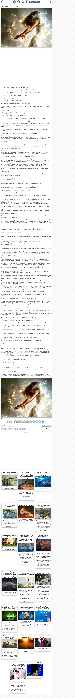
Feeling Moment (48, 428)
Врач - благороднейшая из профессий (9, 473)
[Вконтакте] (18, 421)
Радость (16, 429)
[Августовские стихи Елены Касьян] (26, 648)
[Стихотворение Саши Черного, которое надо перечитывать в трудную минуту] (26, 587)
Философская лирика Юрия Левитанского (43, 572)
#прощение (44, 426)
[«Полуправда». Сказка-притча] (9, 546)
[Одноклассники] (21, 421)
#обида (50, 425)
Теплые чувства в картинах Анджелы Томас (26, 504)
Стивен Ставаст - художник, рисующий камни (43, 505)
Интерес (10, 429)
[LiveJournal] (39, 421)
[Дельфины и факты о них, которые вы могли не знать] (43, 486)
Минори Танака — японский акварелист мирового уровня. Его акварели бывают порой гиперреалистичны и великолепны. (9, 523)
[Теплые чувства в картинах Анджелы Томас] (26, 517)
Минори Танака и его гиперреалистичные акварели (9, 505)
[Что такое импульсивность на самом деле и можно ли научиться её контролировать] (18, 679)
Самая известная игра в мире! (34, 677)
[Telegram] (24, 421)
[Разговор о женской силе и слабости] (50, 2)
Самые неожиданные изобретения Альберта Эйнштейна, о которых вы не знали (26, 608)
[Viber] (27, 421)
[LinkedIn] (42, 421)
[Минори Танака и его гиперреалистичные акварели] (9, 519)
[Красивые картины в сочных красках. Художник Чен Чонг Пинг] (43, 551)
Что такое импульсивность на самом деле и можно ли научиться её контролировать (18, 665)
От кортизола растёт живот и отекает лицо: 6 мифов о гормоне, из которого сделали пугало (43, 608)
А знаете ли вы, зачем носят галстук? (43, 636)
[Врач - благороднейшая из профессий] (9, 485)
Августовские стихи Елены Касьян (26, 636)
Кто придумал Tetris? (35, 662)
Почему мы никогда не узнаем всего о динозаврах (9, 637)
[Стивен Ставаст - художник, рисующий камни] (43, 519)
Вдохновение (22, 429)
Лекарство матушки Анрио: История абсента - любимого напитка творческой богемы (9, 608)
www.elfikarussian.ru (9, 418)
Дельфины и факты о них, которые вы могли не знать (43, 474)
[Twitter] (36, 421)
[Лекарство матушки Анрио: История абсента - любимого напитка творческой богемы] (9, 621)
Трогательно (4, 429)
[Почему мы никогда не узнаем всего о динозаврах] (9, 648)
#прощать (49, 426)
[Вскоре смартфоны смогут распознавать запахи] (1, 2)
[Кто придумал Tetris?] (34, 675)
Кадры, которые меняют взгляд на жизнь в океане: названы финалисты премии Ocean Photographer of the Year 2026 (26, 539)
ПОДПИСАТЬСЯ (35, 2)
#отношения (45, 425)
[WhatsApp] (30, 421)
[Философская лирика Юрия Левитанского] (43, 584)
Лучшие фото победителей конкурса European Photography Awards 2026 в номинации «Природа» (26, 475)
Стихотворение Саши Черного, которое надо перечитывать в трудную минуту (26, 574)
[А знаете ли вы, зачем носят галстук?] (43, 647)
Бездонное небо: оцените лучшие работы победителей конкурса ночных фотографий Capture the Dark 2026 (9, 574)
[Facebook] (15, 421)
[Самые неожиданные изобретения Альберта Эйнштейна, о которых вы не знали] (26, 619)
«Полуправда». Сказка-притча (9, 536)
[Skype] (33, 421)
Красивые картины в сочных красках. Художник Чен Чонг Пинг (43, 537)
